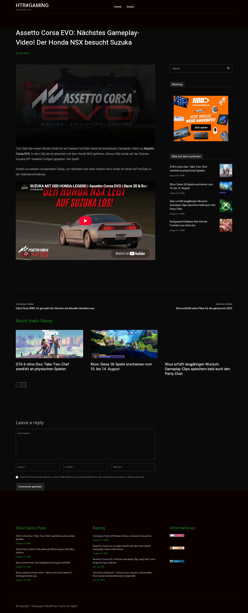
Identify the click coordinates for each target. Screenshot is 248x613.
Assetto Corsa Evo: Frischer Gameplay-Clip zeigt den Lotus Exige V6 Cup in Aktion (124, 560)
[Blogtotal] (177, 548)
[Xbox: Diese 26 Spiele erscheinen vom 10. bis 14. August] (226, 188)
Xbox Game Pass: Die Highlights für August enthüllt (43, 562)
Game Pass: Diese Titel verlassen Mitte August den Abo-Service (45, 550)
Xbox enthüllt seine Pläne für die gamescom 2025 (204, 308)
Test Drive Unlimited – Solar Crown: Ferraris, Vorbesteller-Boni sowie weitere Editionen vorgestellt (123, 574)
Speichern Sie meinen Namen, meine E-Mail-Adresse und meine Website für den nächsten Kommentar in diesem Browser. (82, 477)
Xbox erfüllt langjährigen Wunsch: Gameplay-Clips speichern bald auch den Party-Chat (193, 205)
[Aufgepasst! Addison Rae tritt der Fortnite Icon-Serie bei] (226, 225)
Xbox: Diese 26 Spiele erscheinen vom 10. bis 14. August (121, 367)
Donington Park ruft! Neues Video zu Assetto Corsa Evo (122, 536)
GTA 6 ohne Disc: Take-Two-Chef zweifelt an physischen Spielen (188, 169)
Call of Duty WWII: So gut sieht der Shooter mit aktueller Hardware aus (55, 308)
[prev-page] (18, 384)
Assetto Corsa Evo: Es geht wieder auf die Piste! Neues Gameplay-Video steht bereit (122, 547)
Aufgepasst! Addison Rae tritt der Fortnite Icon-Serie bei (189, 223)
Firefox (176, 561)
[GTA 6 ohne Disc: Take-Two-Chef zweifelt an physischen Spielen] (226, 170)
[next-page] (24, 384)
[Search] (228, 68)
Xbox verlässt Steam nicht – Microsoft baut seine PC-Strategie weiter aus (44, 574)
